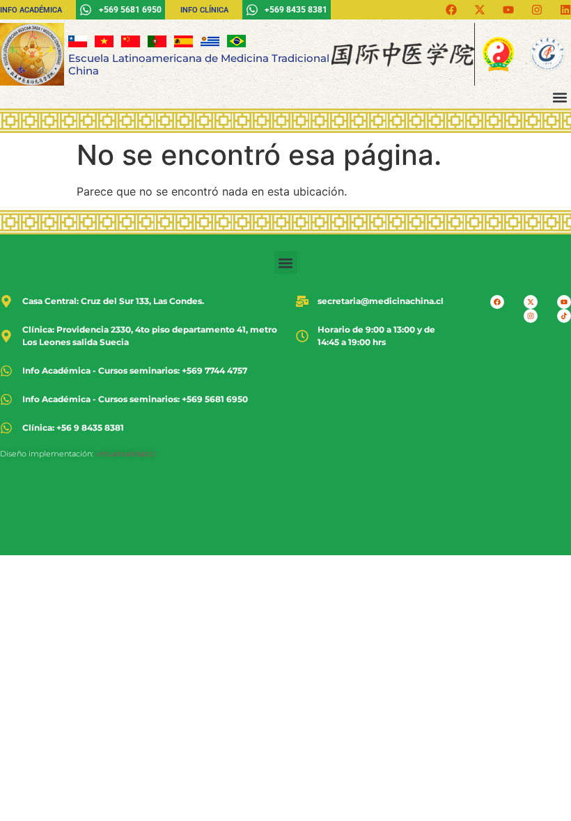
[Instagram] (536, 9)
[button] (559, 97)
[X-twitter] (479, 9)
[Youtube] (508, 9)
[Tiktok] (564, 316)
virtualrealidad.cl (125, 454)
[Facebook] (451, 9)
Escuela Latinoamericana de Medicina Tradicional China (198, 64)
